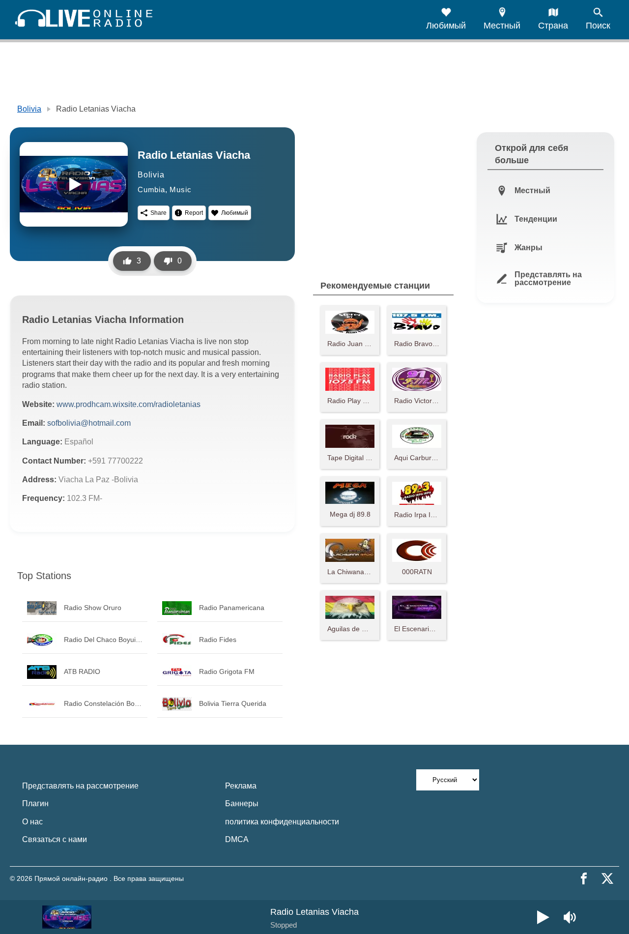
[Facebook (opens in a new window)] (584, 878)
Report (194, 212)
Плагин (35, 803)
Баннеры (241, 803)
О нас (32, 821)
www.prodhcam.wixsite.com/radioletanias (128, 404)
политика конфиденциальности (282, 821)
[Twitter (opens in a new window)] (607, 878)
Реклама (241, 786)
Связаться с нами (54, 839)
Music (180, 189)
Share (158, 212)
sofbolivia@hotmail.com (89, 423)
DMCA (237, 839)
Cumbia (151, 189)
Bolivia (29, 109)
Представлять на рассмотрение (80, 786)
